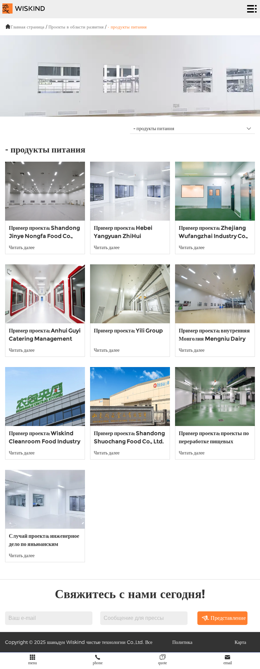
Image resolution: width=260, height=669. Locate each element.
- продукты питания (127, 26)
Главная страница (27, 26)
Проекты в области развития (76, 26)
